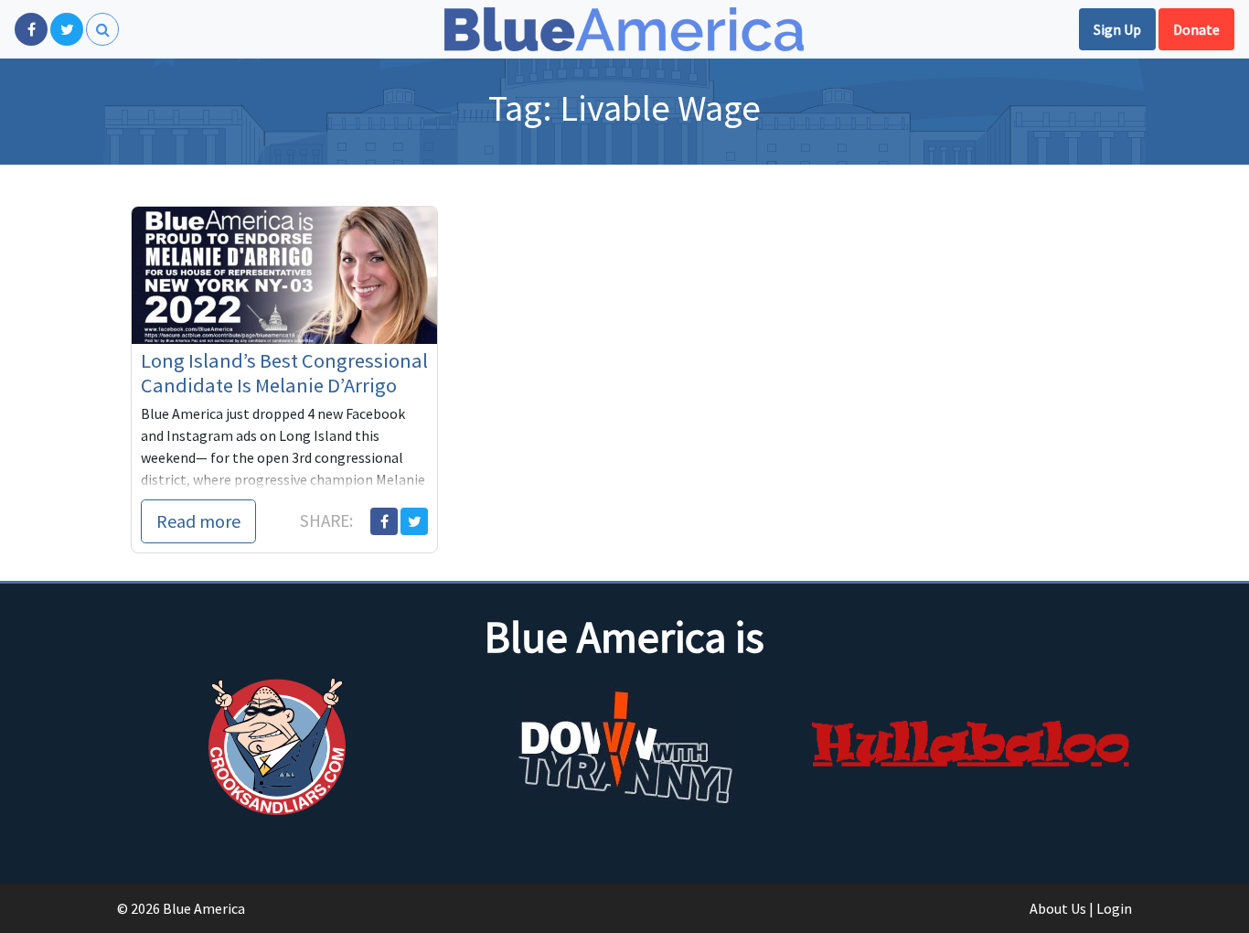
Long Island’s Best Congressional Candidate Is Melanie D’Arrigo (284, 373)
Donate (1196, 29)
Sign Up (1117, 29)
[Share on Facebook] (384, 521)
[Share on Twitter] (414, 521)
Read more (198, 520)
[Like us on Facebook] (31, 29)
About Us (1058, 908)
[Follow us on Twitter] (66, 29)
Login (1114, 908)
